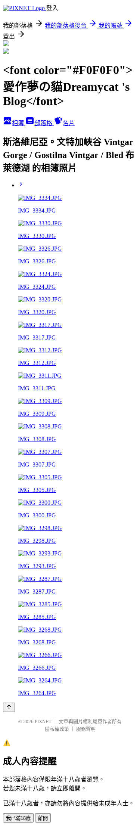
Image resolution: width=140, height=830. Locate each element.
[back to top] (9, 707)
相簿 (18, 123)
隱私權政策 (57, 729)
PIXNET (43, 721)
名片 (69, 123)
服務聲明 (86, 729)
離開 (43, 818)
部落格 (44, 123)
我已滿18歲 (18, 818)
